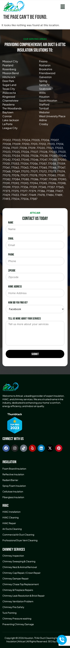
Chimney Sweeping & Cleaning (18, 561)
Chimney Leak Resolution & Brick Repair (23, 595)
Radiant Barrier (10, 480)
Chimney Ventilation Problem (17, 601)
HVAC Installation (11, 511)
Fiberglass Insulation (13, 497)
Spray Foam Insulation (14, 485)
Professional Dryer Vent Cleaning (19, 540)
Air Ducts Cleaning (12, 528)
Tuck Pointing (9, 612)
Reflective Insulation (13, 474)
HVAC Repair (9, 523)
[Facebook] (6, 448)
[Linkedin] (41, 448)
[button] (62, 6)
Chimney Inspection (13, 555)
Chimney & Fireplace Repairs (17, 589)
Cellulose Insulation (12, 491)
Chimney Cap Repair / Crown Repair (21, 572)
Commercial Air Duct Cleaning (18, 534)
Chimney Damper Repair (15, 578)
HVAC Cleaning (10, 517)
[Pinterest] (58, 448)
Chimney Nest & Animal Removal (19, 567)
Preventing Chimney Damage (18, 624)
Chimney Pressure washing (16, 618)
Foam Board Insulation (14, 468)
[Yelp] (32, 448)
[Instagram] (14, 448)
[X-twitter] (50, 448)
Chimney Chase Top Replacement (20, 584)
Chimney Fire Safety (13, 607)
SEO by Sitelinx (56, 641)
